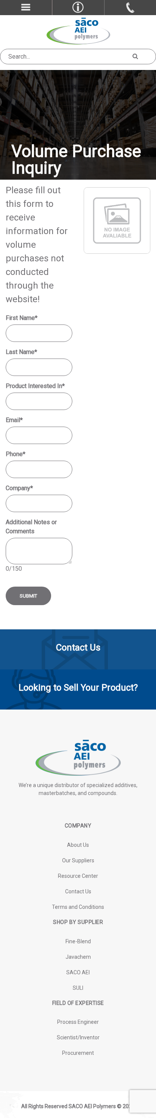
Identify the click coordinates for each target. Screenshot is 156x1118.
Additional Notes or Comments (31, 527)
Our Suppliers (78, 860)
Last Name (21, 352)
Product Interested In (35, 386)
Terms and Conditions (78, 907)
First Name (21, 317)
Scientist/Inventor (78, 1037)
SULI (78, 988)
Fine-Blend (78, 941)
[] (135, 55)
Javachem (78, 957)
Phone (15, 454)
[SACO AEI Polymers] (78, 30)
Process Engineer (78, 1022)
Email (14, 420)
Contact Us (78, 891)
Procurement (78, 1053)
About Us (78, 845)
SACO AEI (78, 972)
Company (19, 488)
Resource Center (78, 876)
